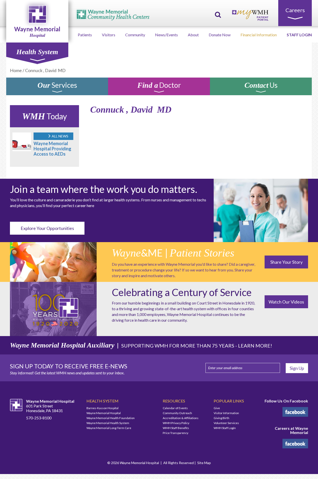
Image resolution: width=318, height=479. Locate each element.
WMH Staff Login (225, 428)
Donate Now (220, 34)
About (193, 34)
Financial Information (258, 34)
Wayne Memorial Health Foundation (110, 418)
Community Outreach (177, 413)
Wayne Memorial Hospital (103, 413)
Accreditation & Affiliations (181, 418)
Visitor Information (226, 413)
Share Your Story (286, 262)
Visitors (108, 34)
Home (16, 70)
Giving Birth (221, 418)
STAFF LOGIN (299, 34)
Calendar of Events (175, 408)
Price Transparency (175, 433)
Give (217, 408)
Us (261, 86)
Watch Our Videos (286, 302)
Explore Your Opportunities (47, 228)
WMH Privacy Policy (176, 423)
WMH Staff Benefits (176, 428)
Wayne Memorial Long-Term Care (108, 428)
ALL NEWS (59, 136)
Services (57, 86)
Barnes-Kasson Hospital (102, 408)
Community (135, 34)
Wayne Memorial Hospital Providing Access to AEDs (52, 149)
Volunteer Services (226, 423)
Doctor (159, 86)
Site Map (204, 463)
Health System (37, 52)
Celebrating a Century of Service (182, 292)
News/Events (166, 34)
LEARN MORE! (255, 345)
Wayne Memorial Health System (107, 423)
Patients (85, 34)
